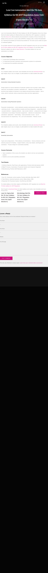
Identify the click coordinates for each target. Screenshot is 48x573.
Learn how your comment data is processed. (31, 263)
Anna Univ (8, 37)
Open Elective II (20, 49)
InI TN (4, 3)
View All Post (40, 192)
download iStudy (38, 71)
